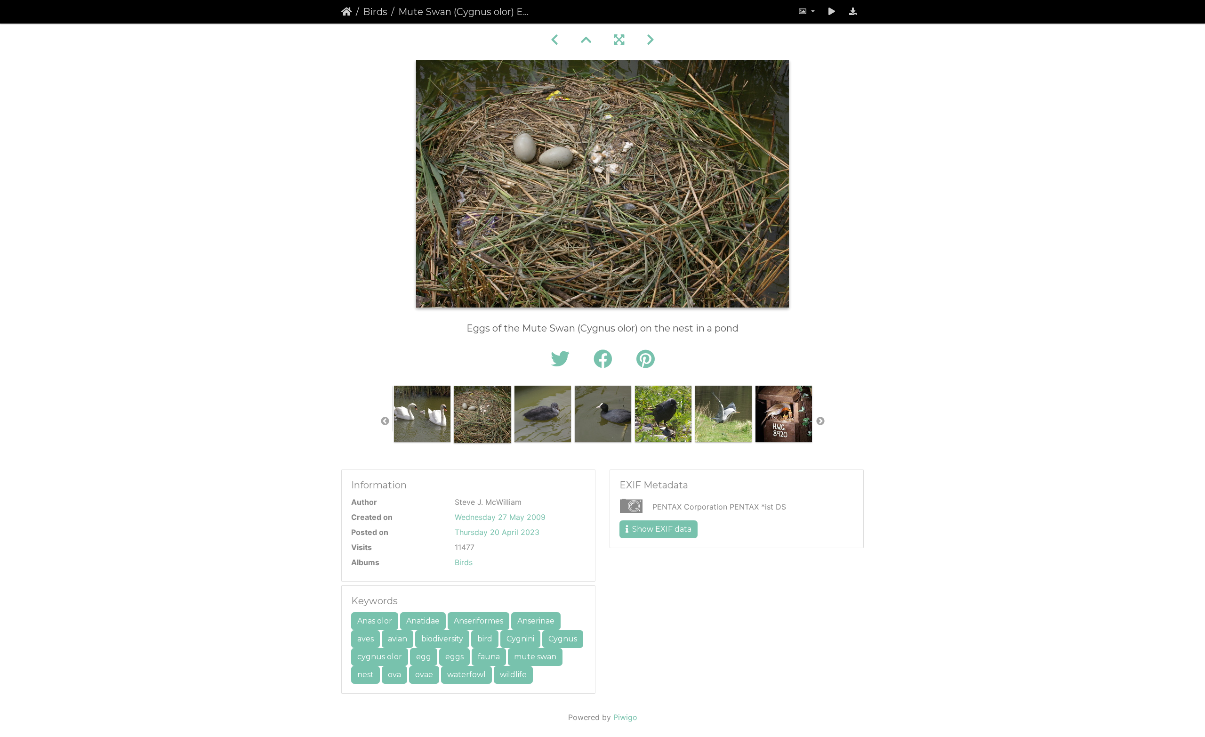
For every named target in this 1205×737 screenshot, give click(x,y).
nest (365, 674)
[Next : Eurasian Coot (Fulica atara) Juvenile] (650, 39)
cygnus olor (379, 656)
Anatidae (423, 620)
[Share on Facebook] (605, 359)
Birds (375, 11)
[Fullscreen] (618, 39)
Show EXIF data (660, 529)
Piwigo (625, 717)
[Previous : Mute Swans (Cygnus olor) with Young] (554, 39)
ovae (424, 674)
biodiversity (442, 638)
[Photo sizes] (806, 11)
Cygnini (520, 638)
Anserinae (535, 620)
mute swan (535, 656)
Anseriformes (478, 620)
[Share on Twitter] (562, 359)
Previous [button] (385, 421)
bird (484, 638)
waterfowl (466, 674)
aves (365, 638)
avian (397, 638)
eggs (454, 656)
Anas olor (374, 620)
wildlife (513, 674)
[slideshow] (832, 11)
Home (346, 12)
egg (423, 656)
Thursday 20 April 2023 (497, 532)
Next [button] (820, 421)
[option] (422, 414)
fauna (489, 656)
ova (394, 674)
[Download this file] (853, 11)
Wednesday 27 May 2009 (500, 517)
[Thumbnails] (586, 39)
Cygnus (562, 638)
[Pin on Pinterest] (645, 359)
